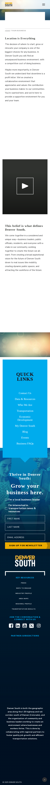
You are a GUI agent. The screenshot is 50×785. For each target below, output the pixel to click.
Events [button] (25, 437)
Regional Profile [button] (24, 604)
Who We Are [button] (25, 404)
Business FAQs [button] (25, 443)
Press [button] (23, 583)
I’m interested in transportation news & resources (22, 508)
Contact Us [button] (25, 393)
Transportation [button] (25, 410)
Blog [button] (25, 431)
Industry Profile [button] (23, 593)
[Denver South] (8, 4)
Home (7, 31)
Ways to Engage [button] (23, 588)
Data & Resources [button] (25, 398)
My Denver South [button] (25, 425)
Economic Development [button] (25, 418)
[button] (43, 4)
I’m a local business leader (24, 499)
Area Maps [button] (23, 599)
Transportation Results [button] (24, 609)
